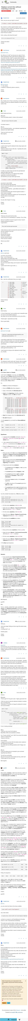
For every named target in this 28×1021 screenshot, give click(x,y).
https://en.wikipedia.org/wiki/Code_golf (9, 62)
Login (8, 1002)
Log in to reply (23, 13)
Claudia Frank (6, 17)
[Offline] (2, 17)
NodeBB (13, 1012)
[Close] (25, 981)
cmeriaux (5, 642)
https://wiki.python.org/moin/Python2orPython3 (11, 959)
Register (4, 1002)
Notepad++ (18, 1010)
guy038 (5, 370)
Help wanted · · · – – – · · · (7, 10)
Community (13, 2)
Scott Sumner (6, 50)
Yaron (4, 110)
